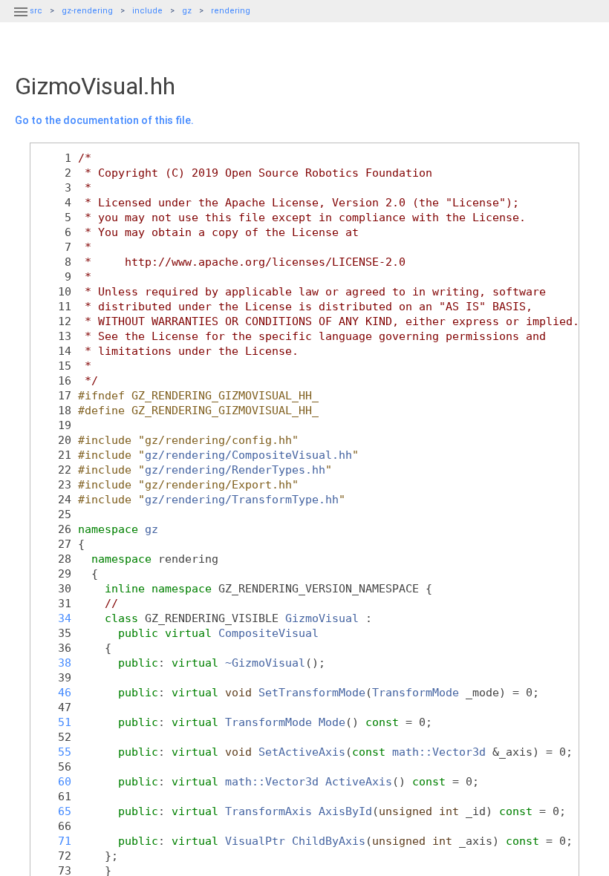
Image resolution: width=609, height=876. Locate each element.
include (147, 11)
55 (54, 751)
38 (54, 662)
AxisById (345, 811)
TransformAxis (268, 811)
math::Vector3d (439, 751)
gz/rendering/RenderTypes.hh (235, 469)
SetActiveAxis (301, 751)
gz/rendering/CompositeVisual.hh (248, 454)
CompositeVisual (268, 633)
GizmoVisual (322, 618)
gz (187, 11)
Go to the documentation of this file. (104, 120)
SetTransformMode (311, 692)
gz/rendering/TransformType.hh (242, 499)
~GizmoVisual (265, 662)
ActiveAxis (358, 781)
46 (54, 692)
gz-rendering (87, 11)
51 (54, 722)
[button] (21, 21)
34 (54, 618)
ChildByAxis (328, 840)
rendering (230, 11)
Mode (332, 722)
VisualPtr (255, 840)
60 (54, 781)
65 (54, 811)
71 (54, 840)
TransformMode (415, 692)
